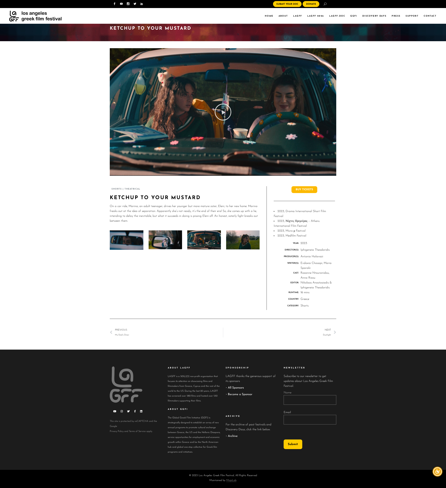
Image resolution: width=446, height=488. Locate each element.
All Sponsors (236, 387)
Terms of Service (137, 431)
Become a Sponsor (240, 394)
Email (287, 412)
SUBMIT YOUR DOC (287, 4)
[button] (223, 112)
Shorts (117, 189)
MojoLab (231, 480)
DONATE (311, 4)
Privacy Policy (117, 431)
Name (287, 392)
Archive (233, 436)
